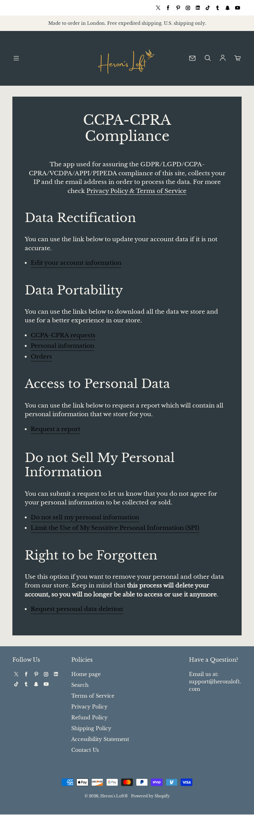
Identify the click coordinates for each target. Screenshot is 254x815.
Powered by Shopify (150, 796)
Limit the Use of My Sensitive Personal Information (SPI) (115, 527)
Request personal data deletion (77, 608)
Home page (86, 674)
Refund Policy (89, 717)
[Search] (207, 58)
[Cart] (238, 58)
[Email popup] (192, 58)
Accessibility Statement (100, 739)
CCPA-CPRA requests (63, 335)
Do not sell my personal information (85, 517)
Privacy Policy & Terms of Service (136, 190)
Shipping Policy (91, 728)
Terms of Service (92, 696)
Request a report (55, 429)
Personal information (62, 345)
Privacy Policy (89, 707)
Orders (41, 356)
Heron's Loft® (114, 796)
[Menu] (16, 58)
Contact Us (85, 750)
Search (80, 685)
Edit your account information (76, 262)
